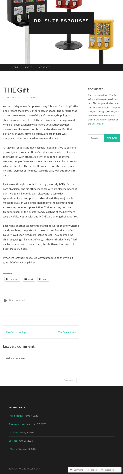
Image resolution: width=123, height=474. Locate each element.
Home (15, 67)
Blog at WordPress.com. (24, 468)
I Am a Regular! (16, 415)
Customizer (98, 123)
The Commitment (68, 332)
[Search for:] (104, 138)
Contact (44, 67)
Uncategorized (17, 300)
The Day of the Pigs (14, 332)
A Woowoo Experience (20, 423)
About (29, 67)
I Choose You (15, 449)
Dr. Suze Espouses (61, 20)
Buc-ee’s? (13, 440)
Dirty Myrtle (15, 432)
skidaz (33, 97)
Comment (68, 380)
